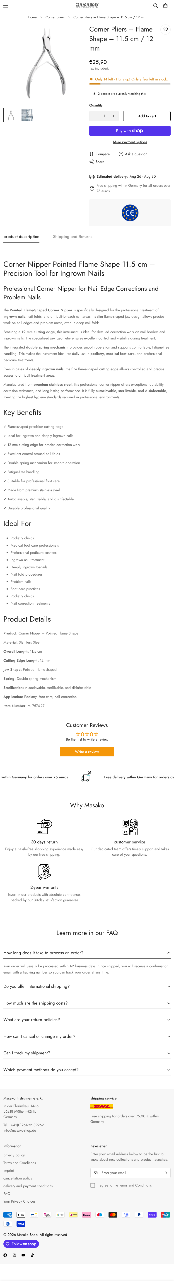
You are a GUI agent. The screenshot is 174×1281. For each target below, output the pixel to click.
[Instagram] (14, 1255)
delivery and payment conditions (28, 1186)
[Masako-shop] (87, 5)
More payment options (130, 142)
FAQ (6, 1193)
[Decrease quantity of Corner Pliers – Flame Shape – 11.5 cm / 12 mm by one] (94, 116)
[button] (165, 5)
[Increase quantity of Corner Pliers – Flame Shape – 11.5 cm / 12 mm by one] (113, 116)
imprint (8, 1170)
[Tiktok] (32, 1255)
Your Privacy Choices (19, 1201)
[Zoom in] (75, 33)
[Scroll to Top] (165, 1256)
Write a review (87, 751)
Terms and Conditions (19, 1162)
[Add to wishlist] (165, 29)
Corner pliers (55, 17)
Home (32, 17)
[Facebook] (5, 1255)
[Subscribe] (166, 1173)
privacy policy (14, 1155)
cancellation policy (17, 1178)
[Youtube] (23, 1255)
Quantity (96, 105)
